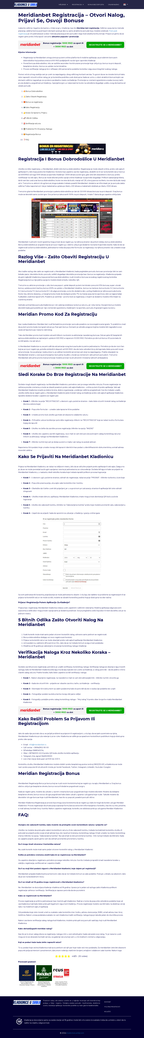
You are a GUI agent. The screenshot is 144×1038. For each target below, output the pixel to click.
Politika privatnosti (112, 1007)
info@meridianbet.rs (37, 745)
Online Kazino (113, 4)
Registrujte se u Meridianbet (105, 45)
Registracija (77, 4)
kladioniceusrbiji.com (75, 1033)
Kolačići (107, 1011)
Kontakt (107, 1002)
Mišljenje (62, 4)
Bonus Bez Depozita (96, 4)
